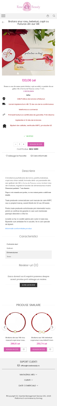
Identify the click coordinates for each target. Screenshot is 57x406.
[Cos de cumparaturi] (48, 16)
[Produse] (3, 17)
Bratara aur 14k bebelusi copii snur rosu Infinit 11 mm (41, 338)
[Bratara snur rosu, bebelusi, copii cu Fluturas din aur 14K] (28, 52)
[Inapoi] (2, 22)
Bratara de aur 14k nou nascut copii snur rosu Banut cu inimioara (15, 339)
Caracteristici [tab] (28, 236)
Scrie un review (28, 285)
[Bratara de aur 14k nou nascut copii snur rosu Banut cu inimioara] (15, 323)
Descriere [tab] (28, 171)
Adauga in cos (36, 144)
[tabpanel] (28, 52)
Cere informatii (40, 156)
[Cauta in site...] (54, 16)
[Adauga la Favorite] (24, 349)
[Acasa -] (28, 6)
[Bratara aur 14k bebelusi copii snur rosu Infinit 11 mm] (42, 323)
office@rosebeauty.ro (30, 365)
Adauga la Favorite (17, 156)
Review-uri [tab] (28, 265)
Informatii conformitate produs (18, 228)
